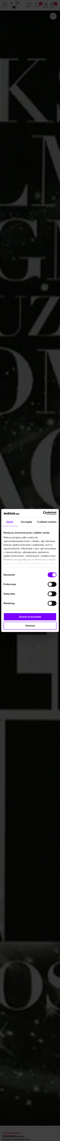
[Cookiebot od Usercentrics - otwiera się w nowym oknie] (43, 513)
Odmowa (30, 625)
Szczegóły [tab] (26, 522)
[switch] (52, 584)
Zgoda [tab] (9, 522)
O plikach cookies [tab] (46, 522)
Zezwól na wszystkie (30, 616)
